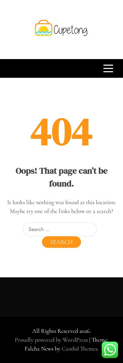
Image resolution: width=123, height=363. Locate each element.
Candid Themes (79, 348)
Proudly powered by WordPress (52, 339)
